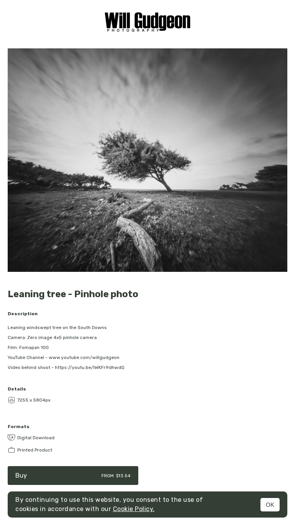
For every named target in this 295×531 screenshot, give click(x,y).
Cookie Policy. (134, 509)
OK (270, 504)
